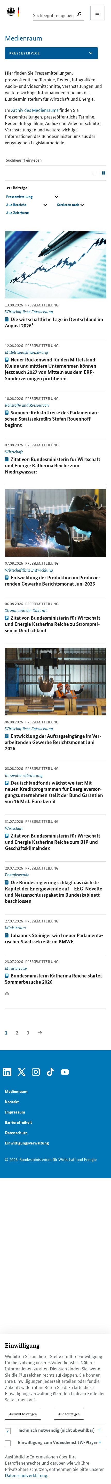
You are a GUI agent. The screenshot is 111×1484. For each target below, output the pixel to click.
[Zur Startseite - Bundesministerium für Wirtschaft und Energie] (15, 13)
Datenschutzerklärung (26, 1475)
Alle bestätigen (69, 1413)
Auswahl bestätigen (23, 1413)
